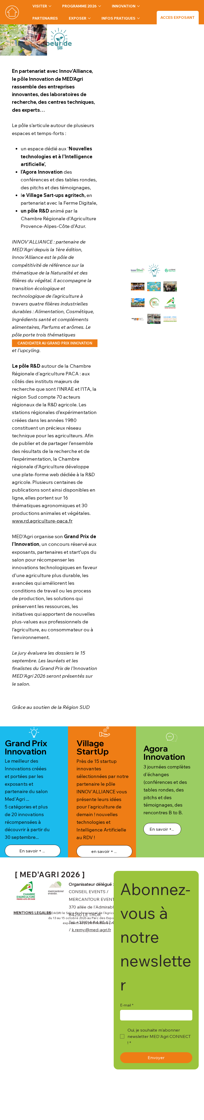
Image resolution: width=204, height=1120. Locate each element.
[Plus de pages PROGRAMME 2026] (99, 6)
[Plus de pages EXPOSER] (89, 18)
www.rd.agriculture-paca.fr (42, 521)
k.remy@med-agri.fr (91, 929)
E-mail (126, 1005)
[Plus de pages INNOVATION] (138, 6)
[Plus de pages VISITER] (50, 6)
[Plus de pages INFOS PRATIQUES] (138, 18)
